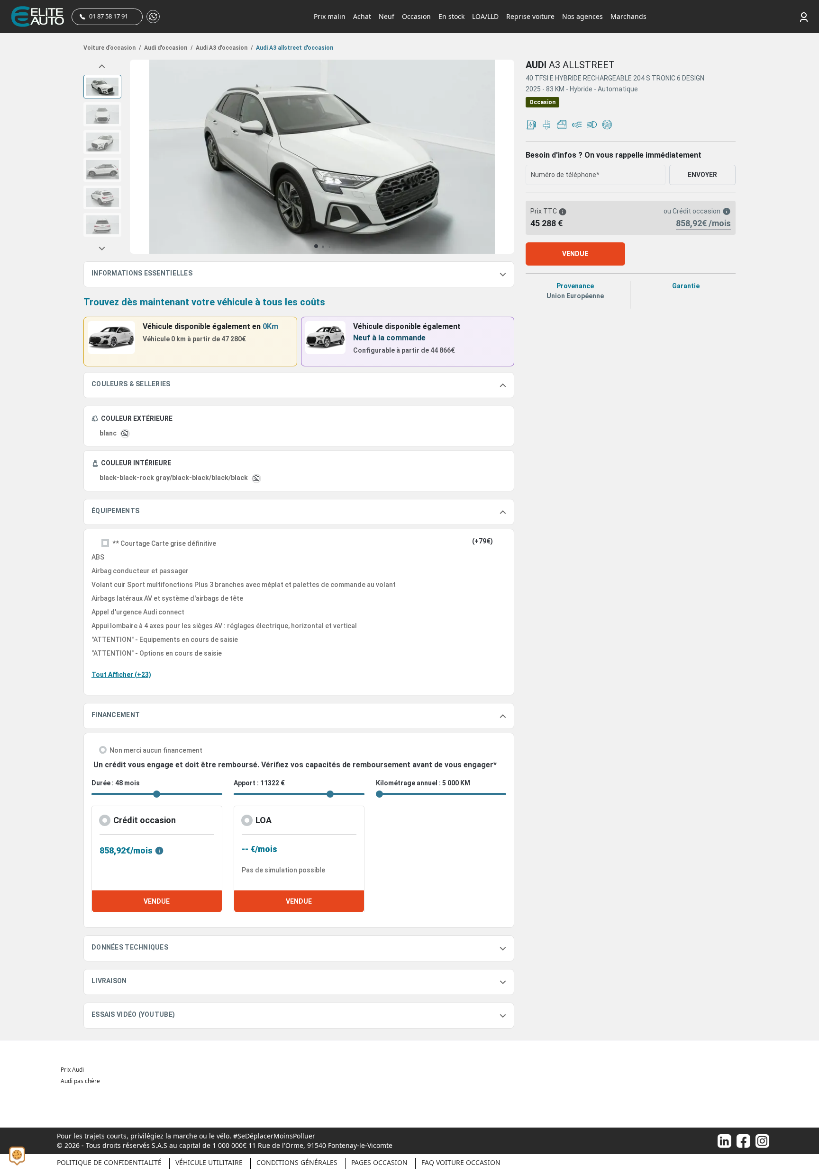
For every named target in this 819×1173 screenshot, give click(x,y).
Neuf (386, 16)
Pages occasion (379, 1162)
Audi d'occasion (167, 47)
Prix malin (330, 16)
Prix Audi (72, 1070)
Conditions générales (296, 1162)
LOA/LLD (485, 16)
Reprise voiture (530, 16)
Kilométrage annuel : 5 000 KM (423, 783)
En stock (451, 16)
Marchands (628, 16)
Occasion (416, 16)
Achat (362, 16)
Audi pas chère (80, 1081)
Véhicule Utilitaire (209, 1162)
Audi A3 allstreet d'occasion (294, 47)
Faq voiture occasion (460, 1162)
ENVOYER (702, 174)
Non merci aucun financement (155, 750)
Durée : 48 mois (115, 783)
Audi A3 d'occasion (223, 47)
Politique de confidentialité (109, 1162)
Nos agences (582, 16)
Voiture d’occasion (112, 47)
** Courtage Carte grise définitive (164, 543)
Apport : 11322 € (259, 783)
